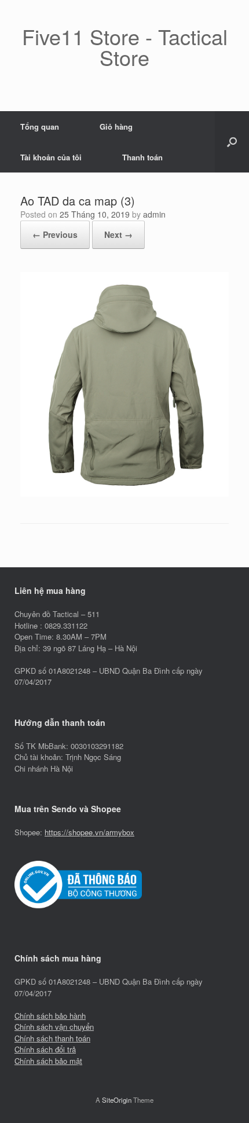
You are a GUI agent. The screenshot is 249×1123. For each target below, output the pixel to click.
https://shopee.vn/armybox (89, 832)
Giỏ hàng (116, 126)
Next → (118, 234)
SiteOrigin (116, 1099)
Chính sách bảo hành (50, 1015)
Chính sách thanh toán (52, 1038)
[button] (232, 142)
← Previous (55, 234)
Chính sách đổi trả (45, 1049)
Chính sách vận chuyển (54, 1026)
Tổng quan (39, 126)
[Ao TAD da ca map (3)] (124, 493)
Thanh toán (142, 157)
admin (154, 214)
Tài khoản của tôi (51, 157)
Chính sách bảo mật (48, 1060)
